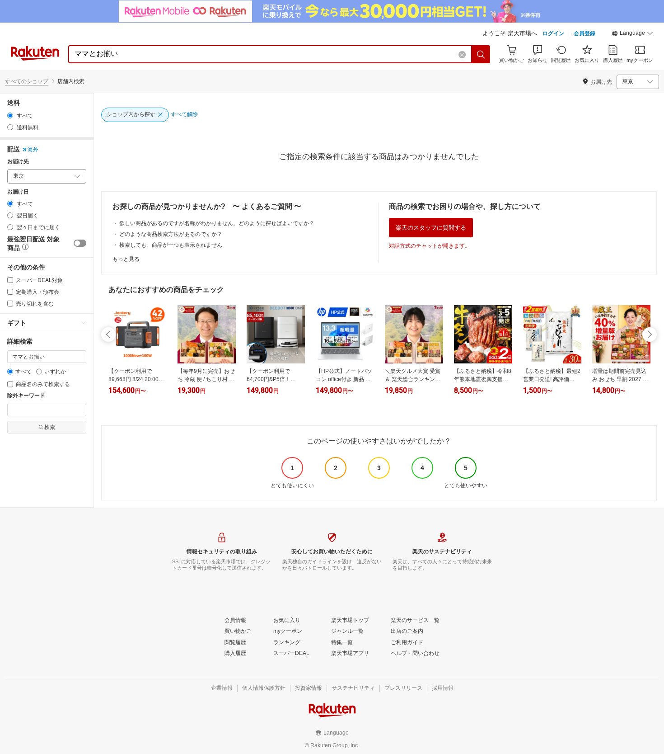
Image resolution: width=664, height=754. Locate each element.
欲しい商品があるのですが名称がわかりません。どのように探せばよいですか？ (216, 223)
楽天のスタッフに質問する (431, 227)
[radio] (10, 115)
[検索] (481, 54)
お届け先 (18, 162)
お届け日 (18, 192)
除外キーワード (26, 396)
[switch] (80, 243)
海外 (33, 149)
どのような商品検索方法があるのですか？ (170, 234)
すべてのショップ (26, 81)
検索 (49, 427)
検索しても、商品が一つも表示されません (170, 245)
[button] (632, 34)
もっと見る (126, 259)
